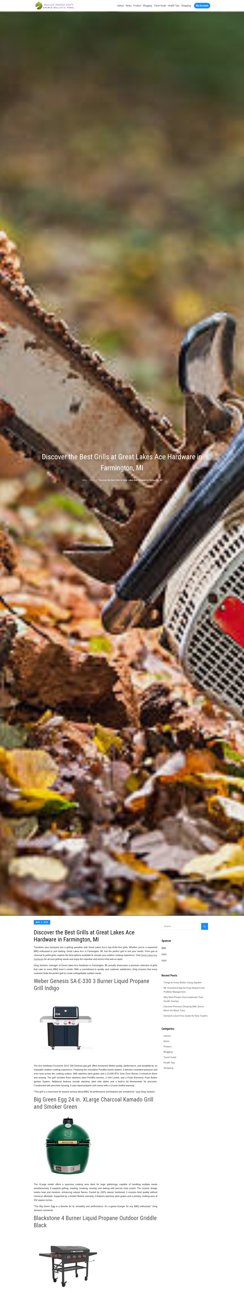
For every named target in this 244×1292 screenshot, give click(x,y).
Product (137, 5)
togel (164, 954)
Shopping (186, 5)
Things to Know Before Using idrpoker (183, 982)
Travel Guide (160, 5)
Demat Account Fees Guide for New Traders (186, 1016)
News (129, 5)
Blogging (147, 5)
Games (120, 5)
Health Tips (173, 5)
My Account (202, 5)
